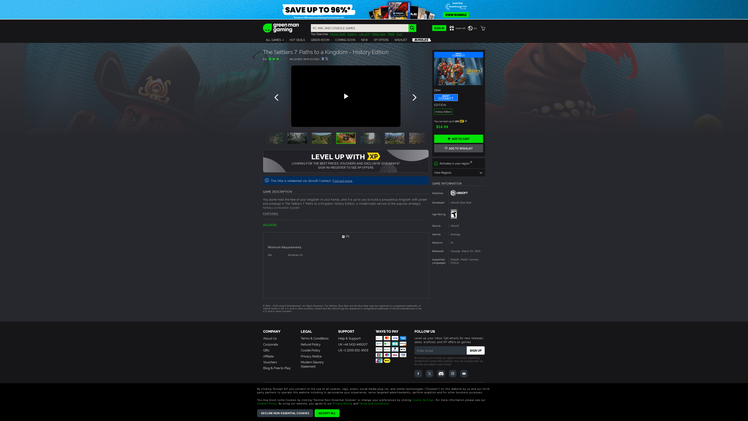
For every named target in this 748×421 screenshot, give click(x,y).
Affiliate (268, 356)
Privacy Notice (311, 356)
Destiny (352, 34)
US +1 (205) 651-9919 (353, 350)
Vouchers (270, 362)
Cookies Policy (267, 403)
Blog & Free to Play (277, 368)
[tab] (346, 236)
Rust (399, 34)
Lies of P (364, 34)
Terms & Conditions (315, 338)
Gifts (266, 350)
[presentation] (277, 97)
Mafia (391, 34)
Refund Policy (311, 344)
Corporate (270, 344)
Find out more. (343, 180)
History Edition (443, 111)
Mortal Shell (338, 34)
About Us (270, 338)
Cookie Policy (310, 350)
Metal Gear (379, 34)
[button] (275, 40)
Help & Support (349, 338)
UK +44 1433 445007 (352, 344)
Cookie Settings (423, 400)
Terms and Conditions (374, 403)
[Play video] (345, 96)
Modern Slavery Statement (312, 364)
